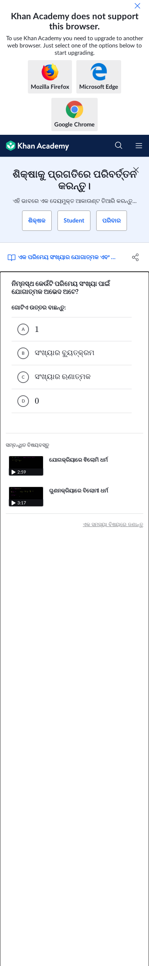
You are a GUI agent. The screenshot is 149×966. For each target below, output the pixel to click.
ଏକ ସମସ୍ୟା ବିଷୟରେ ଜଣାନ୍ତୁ (113, 524)
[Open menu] (139, 145)
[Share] (135, 257)
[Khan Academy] (34, 146)
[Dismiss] (137, 6)
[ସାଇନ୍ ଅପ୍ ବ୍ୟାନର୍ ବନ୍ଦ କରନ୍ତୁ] (136, 170)
